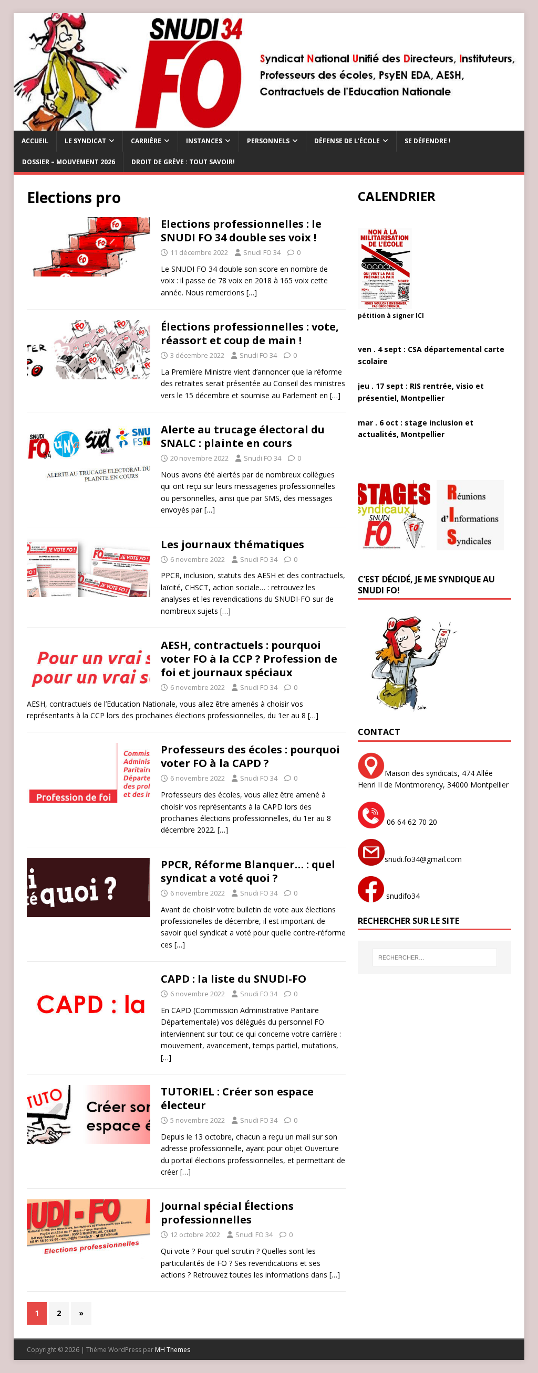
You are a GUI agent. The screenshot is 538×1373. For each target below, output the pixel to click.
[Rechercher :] (435, 957)
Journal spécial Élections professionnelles (227, 1213)
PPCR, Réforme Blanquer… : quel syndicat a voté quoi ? (248, 871)
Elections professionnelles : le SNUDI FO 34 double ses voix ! (241, 230)
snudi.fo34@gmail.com (423, 859)
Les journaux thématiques (232, 544)
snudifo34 (402, 896)
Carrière (146, 140)
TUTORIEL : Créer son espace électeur (237, 1098)
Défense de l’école (347, 140)
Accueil (35, 140)
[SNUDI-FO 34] (269, 125)
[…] (251, 292)
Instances (204, 140)
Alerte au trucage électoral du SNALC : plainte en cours (243, 436)
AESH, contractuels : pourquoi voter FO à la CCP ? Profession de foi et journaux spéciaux (249, 658)
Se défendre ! (428, 140)
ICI (420, 315)
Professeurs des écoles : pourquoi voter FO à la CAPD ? (250, 756)
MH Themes (172, 1349)
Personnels (268, 140)
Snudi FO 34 (262, 252)
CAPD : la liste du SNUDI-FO (233, 979)
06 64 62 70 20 (411, 822)
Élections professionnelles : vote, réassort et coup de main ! (250, 333)
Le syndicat (85, 140)
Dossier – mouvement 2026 (68, 161)
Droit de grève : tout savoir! (183, 161)
